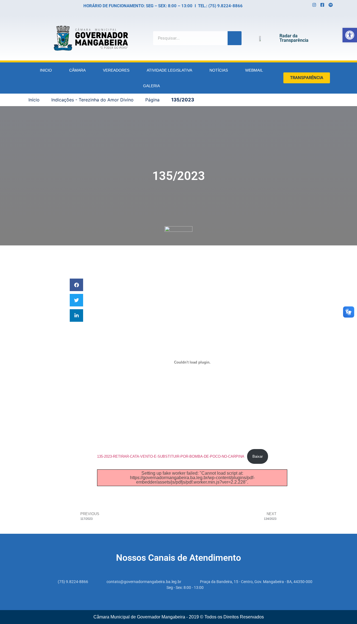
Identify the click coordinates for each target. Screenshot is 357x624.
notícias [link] (218, 70)
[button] (76, 285)
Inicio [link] (46, 70)
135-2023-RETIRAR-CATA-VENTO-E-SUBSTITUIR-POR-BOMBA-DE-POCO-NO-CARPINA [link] (170, 456)
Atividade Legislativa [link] (169, 70)
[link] (349, 35)
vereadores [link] (116, 70)
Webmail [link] (254, 70)
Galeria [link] (151, 86)
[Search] (235, 38)
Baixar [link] (257, 456)
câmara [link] (77, 70)
